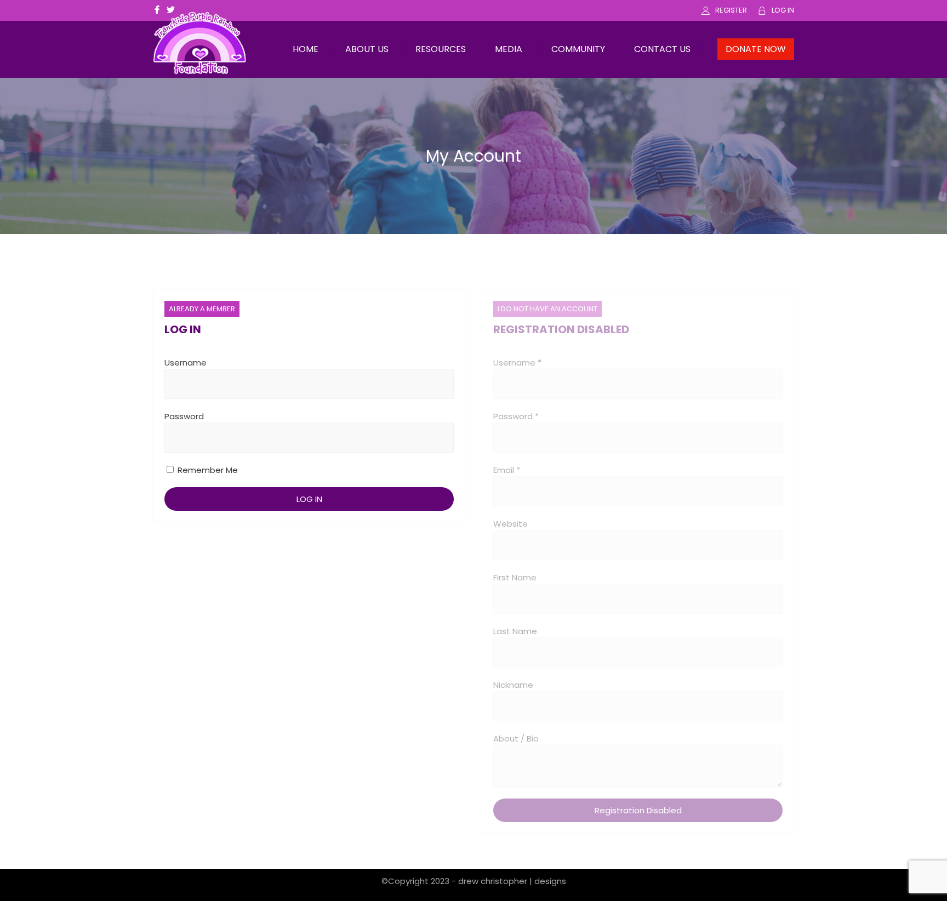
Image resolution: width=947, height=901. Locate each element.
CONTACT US (662, 49)
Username (185, 362)
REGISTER (731, 10)
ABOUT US (367, 49)
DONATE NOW (756, 49)
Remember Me (206, 470)
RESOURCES (440, 49)
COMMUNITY (578, 49)
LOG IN (783, 10)
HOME (305, 49)
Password (184, 416)
